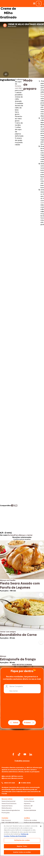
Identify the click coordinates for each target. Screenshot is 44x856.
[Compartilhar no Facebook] (12, 505)
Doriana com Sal (18, 87)
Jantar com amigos (8, 632)
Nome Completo (16, 686)
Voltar (15, 722)
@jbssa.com (6, 778)
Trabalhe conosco (22, 761)
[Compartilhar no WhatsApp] (16, 505)
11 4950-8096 (26, 783)
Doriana (11, 535)
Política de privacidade (32, 823)
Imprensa (27, 804)
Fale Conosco (6, 820)
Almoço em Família (7, 580)
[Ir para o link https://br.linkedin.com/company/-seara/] (30, 754)
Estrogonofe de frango (18, 659)
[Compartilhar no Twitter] (14, 505)
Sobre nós (27, 808)
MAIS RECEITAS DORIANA (22, 665)
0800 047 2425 (9, 783)
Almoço (3, 656)
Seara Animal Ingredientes (11, 810)
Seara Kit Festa (7, 806)
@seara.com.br (17, 778)
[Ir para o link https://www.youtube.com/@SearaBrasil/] (25, 754)
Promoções (6, 813)
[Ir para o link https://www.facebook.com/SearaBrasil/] (13, 754)
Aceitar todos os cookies (22, 852)
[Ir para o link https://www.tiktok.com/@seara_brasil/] (19, 754)
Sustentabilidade (30, 810)
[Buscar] (39, 3)
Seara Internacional (8, 801)
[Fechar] (40, 826)
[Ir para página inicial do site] (22, 748)
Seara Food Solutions (9, 804)
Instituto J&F (28, 806)
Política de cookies (30, 820)
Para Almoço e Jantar (23, 535)
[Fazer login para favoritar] (41, 543)
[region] (22, 839)
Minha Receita (7, 808)
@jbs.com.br (6, 776)
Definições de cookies (22, 840)
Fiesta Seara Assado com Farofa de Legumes (20, 585)
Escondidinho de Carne (18, 635)
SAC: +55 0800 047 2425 (10, 823)
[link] (22, 566)
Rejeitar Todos (22, 846)
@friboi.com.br (17, 776)
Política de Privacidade (18, 836)
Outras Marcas (29, 801)
